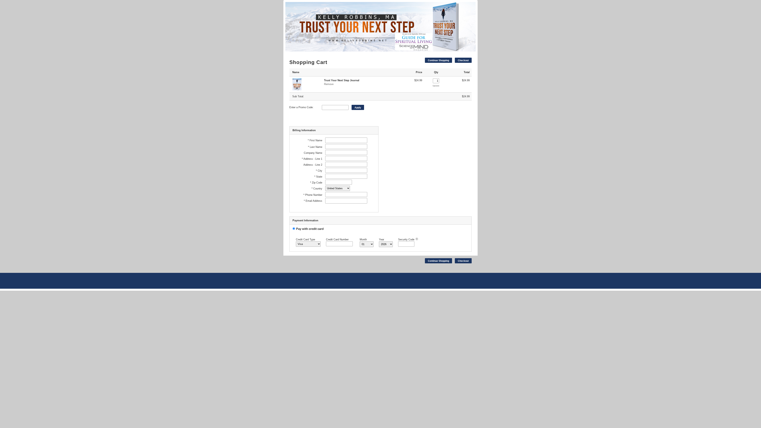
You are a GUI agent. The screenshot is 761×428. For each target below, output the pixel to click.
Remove (329, 84)
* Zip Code (316, 182)
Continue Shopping (438, 60)
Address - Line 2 (312, 164)
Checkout (463, 60)
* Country (317, 188)
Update (436, 86)
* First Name (315, 140)
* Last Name (315, 146)
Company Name (313, 152)
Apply (358, 107)
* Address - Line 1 (312, 158)
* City (319, 170)
